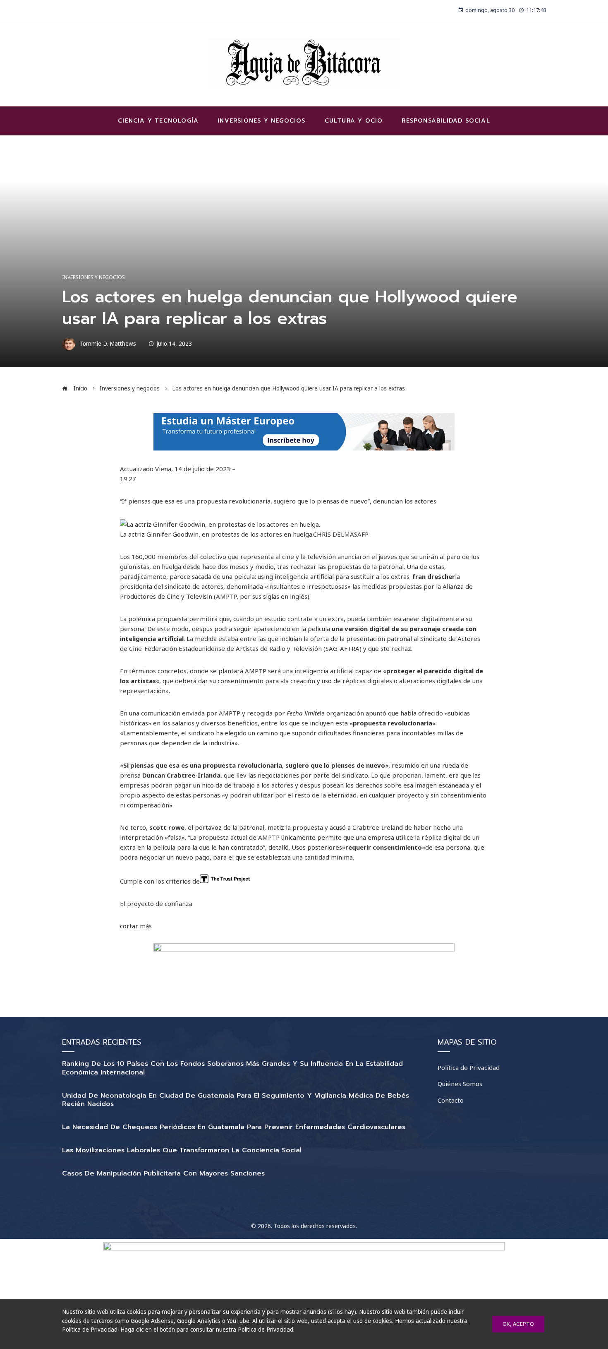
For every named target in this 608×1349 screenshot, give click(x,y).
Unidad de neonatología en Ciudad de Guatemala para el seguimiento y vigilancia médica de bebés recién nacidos (235, 1100)
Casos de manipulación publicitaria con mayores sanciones (163, 1173)
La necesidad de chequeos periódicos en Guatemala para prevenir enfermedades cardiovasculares (233, 1127)
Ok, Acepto (518, 1323)
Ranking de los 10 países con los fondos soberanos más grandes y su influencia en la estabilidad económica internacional (232, 1068)
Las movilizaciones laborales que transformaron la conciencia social (182, 1150)
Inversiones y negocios (93, 277)
